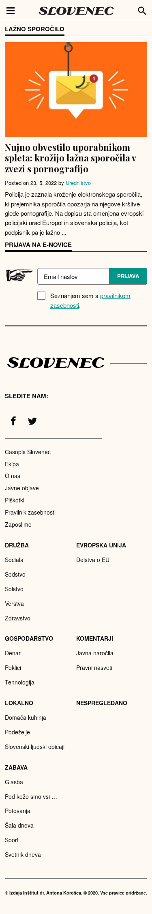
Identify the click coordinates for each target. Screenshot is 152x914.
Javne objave (22, 488)
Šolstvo (14, 589)
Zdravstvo (17, 618)
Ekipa (12, 464)
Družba (17, 545)
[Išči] (142, 9)
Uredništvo (78, 183)
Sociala (14, 560)
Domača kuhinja (25, 717)
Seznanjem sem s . (90, 300)
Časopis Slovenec (28, 452)
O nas (12, 476)
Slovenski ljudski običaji (34, 746)
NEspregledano (101, 703)
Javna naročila (94, 653)
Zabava (16, 767)
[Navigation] (10, 10)
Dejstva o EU (92, 560)
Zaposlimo (18, 524)
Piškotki (14, 500)
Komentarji (94, 638)
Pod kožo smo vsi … (31, 796)
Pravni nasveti (94, 667)
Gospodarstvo (29, 638)
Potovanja (17, 811)
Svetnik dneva (23, 854)
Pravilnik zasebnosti (30, 512)
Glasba (14, 782)
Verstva (14, 603)
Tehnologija (19, 682)
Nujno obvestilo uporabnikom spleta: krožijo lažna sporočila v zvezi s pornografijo (70, 158)
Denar (13, 653)
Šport (12, 840)
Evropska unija (101, 545)
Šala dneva (19, 825)
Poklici (13, 667)
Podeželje (17, 732)
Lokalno (19, 703)
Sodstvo (15, 574)
